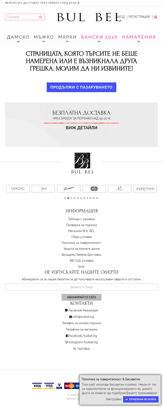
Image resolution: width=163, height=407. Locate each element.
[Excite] (119, 188)
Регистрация (139, 16)
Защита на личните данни (81, 248)
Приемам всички (142, 399)
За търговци (81, 348)
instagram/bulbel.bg (83, 342)
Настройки (113, 399)
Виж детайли (81, 127)
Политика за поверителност (81, 242)
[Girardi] (43, 188)
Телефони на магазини (81, 329)
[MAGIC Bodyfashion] (18, 188)
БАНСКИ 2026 (99, 37)
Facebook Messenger (83, 310)
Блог (81, 266)
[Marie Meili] (145, 188)
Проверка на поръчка (81, 225)
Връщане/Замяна (74, 254)
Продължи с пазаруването (81, 87)
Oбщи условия (81, 237)
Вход (120, 16)
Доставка (94, 254)
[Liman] (68, 188)
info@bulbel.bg (83, 316)
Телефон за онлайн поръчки (81, 323)
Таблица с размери (81, 219)
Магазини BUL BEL (81, 231)
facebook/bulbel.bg (83, 336)
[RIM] (94, 188)
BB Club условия (81, 260)
